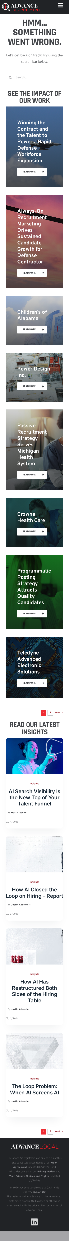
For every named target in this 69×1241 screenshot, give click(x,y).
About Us (39, 1192)
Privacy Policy (46, 1171)
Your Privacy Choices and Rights (29, 1176)
